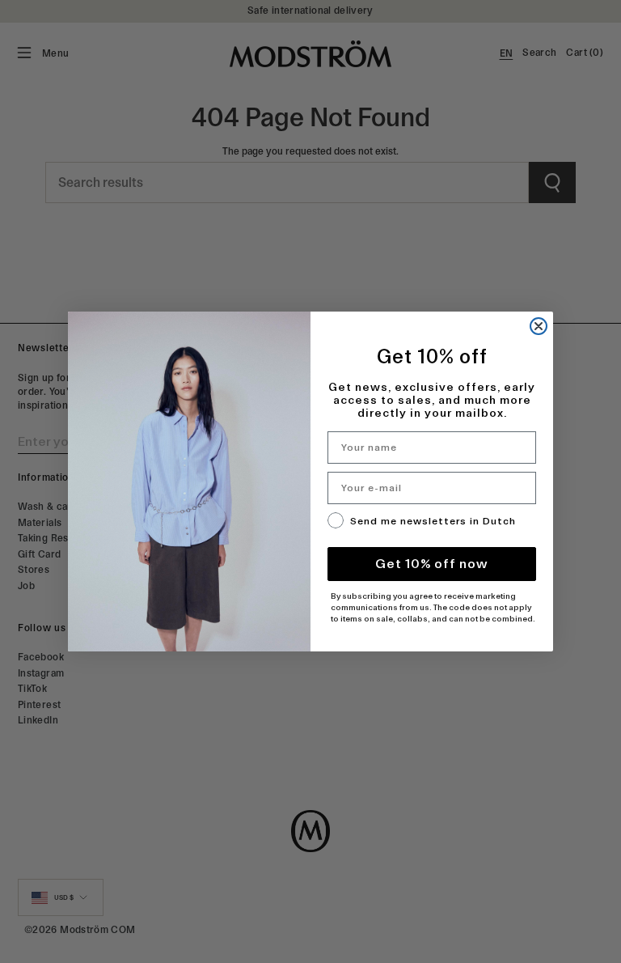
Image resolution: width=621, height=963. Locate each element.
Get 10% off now (431, 563)
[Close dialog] (538, 326)
